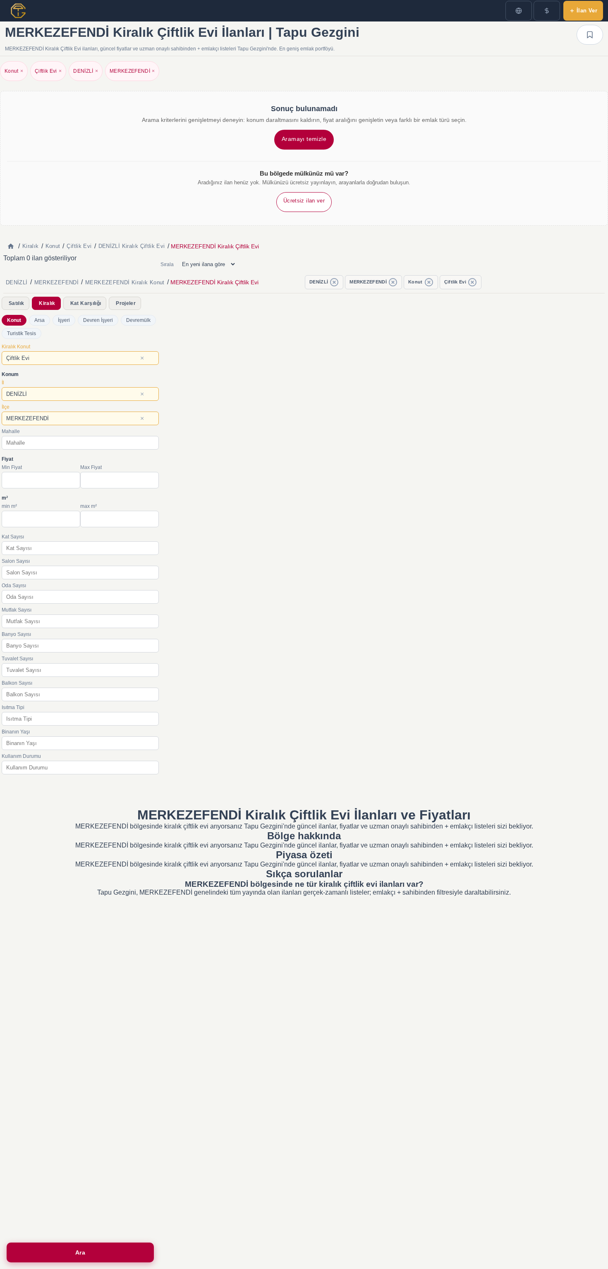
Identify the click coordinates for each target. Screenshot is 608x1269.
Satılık (16, 303)
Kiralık (47, 303)
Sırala (167, 264)
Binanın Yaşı (16, 732)
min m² (9, 506)
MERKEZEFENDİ (132, 71)
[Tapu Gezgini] (18, 11)
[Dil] (518, 11)
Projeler (126, 303)
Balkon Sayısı (17, 683)
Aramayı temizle (304, 139)
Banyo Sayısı (16, 634)
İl (3, 383)
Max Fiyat (91, 467)
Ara (80, 1252)
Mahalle (11, 431)
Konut (14, 71)
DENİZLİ (85, 71)
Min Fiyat (12, 467)
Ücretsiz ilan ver (304, 201)
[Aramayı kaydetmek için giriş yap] (590, 35)
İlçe (6, 407)
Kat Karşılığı (85, 303)
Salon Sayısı (16, 561)
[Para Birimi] (547, 11)
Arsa (39, 320)
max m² (88, 506)
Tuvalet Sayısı (17, 659)
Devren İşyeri (98, 320)
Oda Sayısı (14, 585)
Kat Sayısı (13, 537)
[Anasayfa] (10, 246)
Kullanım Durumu (21, 756)
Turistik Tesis (21, 333)
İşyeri (64, 320)
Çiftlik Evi (48, 71)
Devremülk (138, 320)
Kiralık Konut (16, 347)
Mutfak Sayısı (16, 610)
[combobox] (80, 358)
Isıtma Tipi (13, 707)
